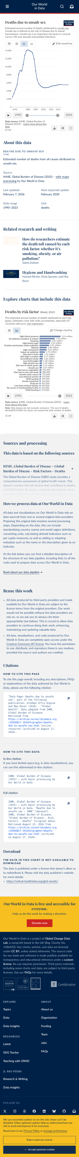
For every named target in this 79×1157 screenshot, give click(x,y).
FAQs (28, 972)
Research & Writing (15, 1079)
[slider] (27, 115)
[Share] (62, 128)
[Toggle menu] (7, 6)
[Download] (54, 128)
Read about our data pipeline (21, 572)
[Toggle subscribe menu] (72, 6)
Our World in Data (39, 6)
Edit (64, 43)
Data (6, 1017)
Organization (49, 1017)
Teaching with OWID (16, 1061)
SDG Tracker (11, 1052)
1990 (18, 115)
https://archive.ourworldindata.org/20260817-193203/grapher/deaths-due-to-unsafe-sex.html (32, 722)
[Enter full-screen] (70, 128)
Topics (7, 1009)
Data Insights (11, 1026)
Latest (7, 1044)
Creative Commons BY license (25, 644)
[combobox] (62, 6)
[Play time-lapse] (8, 115)
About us (47, 1009)
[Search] (62, 6)
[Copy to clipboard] (64, 698)
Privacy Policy (31, 1131)
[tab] (9, 44)
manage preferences (55, 1131)
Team (44, 1034)
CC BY (8, 130)
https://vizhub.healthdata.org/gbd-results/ (32, 881)
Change (63, 330)
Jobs (44, 1043)
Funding (46, 1026)
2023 (69, 115)
